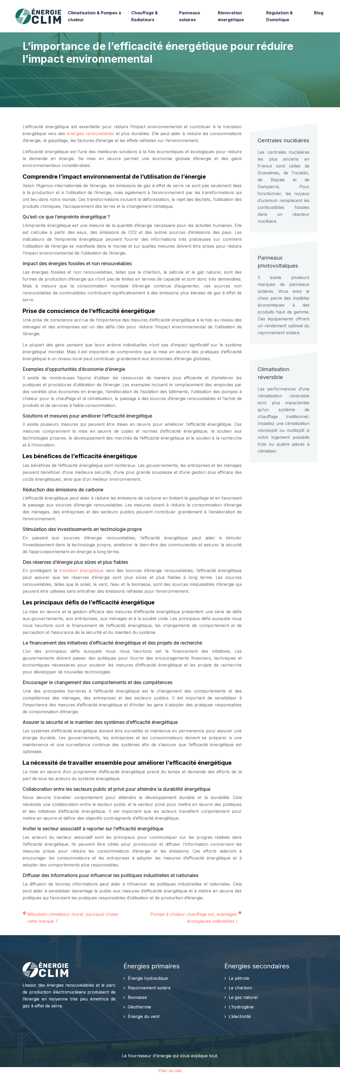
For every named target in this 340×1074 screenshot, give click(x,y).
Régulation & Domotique (279, 16)
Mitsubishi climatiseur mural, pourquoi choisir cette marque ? (73, 918)
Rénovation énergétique (231, 16)
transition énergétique (81, 570)
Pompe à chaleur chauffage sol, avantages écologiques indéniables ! (193, 918)
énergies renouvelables (90, 133)
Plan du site (170, 1070)
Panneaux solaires (189, 16)
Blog (318, 12)
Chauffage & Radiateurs (144, 16)
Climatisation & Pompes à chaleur (94, 16)
